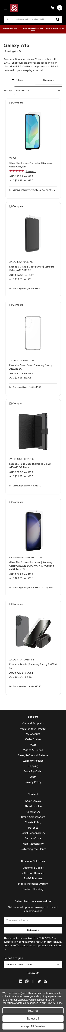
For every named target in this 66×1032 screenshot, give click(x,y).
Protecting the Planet (33, 849)
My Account (33, 734)
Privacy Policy (33, 782)
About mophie (33, 806)
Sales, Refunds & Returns (33, 755)
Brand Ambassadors (33, 817)
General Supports (33, 723)
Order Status (33, 739)
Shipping (33, 766)
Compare (48, 80)
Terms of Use (33, 838)
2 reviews (31, 171)
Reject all (33, 1018)
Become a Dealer (33, 867)
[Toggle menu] (5, 8)
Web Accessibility (33, 843)
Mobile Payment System (33, 883)
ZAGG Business (33, 878)
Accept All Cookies (33, 1026)
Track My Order (33, 771)
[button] (17, 80)
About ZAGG (33, 801)
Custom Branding (33, 889)
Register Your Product (33, 728)
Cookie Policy (33, 822)
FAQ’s (33, 744)
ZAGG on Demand (33, 873)
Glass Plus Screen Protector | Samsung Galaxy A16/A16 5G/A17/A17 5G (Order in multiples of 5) (32, 566)
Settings (33, 1011)
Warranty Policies (33, 760)
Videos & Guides (33, 750)
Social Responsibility (33, 833)
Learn (33, 776)
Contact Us (33, 811)
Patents (33, 827)
